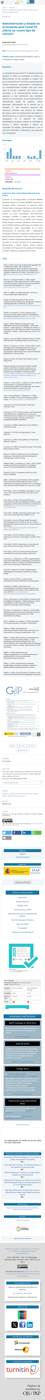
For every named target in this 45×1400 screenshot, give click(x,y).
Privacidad (22, 928)
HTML (23, 746)
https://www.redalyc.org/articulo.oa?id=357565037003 (20, 506)
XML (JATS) (23, 750)
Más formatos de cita (11, 783)
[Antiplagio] (23, 1370)
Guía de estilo (22, 924)
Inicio (4, 8)
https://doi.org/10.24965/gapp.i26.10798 (22, 51)
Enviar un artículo (22, 882)
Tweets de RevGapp (22, 1125)
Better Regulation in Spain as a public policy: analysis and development (22, 1173)
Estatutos (22, 897)
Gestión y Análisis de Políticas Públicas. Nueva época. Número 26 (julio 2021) (20, 11)
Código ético (22, 905)
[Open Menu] (2, 2)
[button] (7, 833)
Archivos (12, 8)
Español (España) (22, 857)
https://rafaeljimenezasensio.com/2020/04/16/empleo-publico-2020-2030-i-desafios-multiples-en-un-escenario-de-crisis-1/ (22, 375)
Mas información (22, 1037)
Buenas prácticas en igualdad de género (22, 914)
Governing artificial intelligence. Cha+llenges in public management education (22, 1158)
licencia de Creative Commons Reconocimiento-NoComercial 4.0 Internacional (22, 1273)
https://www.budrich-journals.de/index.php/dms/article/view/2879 (19, 593)
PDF (13, 746)
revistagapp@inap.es (27, 1251)
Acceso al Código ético (22, 1094)
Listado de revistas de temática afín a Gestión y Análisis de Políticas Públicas (22, 1208)
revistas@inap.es (22, 1253)
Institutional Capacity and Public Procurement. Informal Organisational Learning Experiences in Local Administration (22, 1182)
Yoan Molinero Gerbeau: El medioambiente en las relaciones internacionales (22, 1166)
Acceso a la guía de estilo (22, 1062)
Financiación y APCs (22, 909)
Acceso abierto (22, 901)
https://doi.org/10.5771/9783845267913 (22, 399)
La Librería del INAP (22, 1293)
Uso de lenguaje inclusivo (22, 920)
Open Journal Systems (22, 1238)
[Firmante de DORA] (22, 1231)
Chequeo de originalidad (22, 932)
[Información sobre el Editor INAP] (22, 874)
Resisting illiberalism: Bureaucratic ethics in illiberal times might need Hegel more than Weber (22, 1192)
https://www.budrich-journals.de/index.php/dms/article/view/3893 (22, 317)
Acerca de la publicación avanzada (18, 1117)
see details (17, 182)
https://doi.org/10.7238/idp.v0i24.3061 (17, 390)
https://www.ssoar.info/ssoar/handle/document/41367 (22, 306)
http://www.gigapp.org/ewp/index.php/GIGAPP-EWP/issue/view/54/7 (21, 528)
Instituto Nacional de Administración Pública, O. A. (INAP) (21, 1075)
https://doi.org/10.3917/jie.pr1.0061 (16, 287)
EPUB (32, 746)
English (22, 854)
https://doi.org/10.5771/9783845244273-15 (21, 274)
